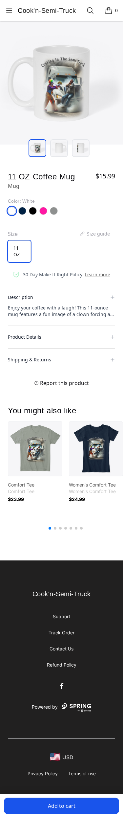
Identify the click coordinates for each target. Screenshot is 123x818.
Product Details (24, 337)
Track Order (61, 632)
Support (61, 616)
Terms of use (82, 773)
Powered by (45, 707)
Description (20, 297)
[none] (94, 234)
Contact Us (61, 648)
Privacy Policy (43, 773)
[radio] (19, 251)
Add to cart (61, 805)
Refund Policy (61, 665)
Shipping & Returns (29, 359)
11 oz (16, 251)
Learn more (97, 274)
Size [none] (13, 234)
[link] (35, 448)
